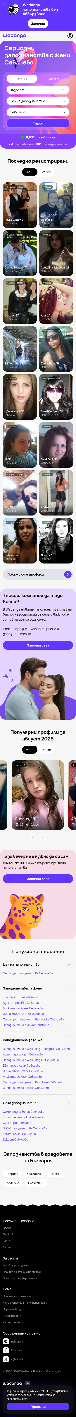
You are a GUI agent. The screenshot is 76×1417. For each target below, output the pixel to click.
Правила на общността (18, 1296)
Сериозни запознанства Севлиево (28, 973)
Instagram (17, 1341)
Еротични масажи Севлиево (23, 1117)
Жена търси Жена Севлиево (23, 1014)
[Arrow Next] (42, 837)
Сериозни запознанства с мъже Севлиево (33, 1019)
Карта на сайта (13, 1322)
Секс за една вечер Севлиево (23, 1112)
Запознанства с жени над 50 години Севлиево (36, 1049)
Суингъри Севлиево (17, 1123)
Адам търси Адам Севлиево (23, 1054)
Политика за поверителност (21, 1278)
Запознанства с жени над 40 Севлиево (31, 1060)
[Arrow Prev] (33, 837)
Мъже (54, 79)
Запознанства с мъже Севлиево (26, 1025)
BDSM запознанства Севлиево (25, 1128)
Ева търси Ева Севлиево (20, 997)
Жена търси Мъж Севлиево (23, 1071)
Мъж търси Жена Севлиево (23, 1008)
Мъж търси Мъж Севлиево (22, 1077)
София (7, 1228)
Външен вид (10, 1315)
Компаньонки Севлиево (19, 1134)
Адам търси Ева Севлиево (21, 1003)
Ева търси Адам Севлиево (21, 1065)
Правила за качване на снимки (22, 1272)
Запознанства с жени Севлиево (26, 1088)
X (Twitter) (17, 1359)
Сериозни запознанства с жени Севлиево (33, 1082)
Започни (38, 23)
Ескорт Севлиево (15, 1139)
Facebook (16, 1350)
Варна (7, 1241)
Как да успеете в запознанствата (25, 1302)
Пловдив (8, 1234)
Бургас (7, 1247)
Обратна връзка (13, 1309)
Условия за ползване (16, 1265)
